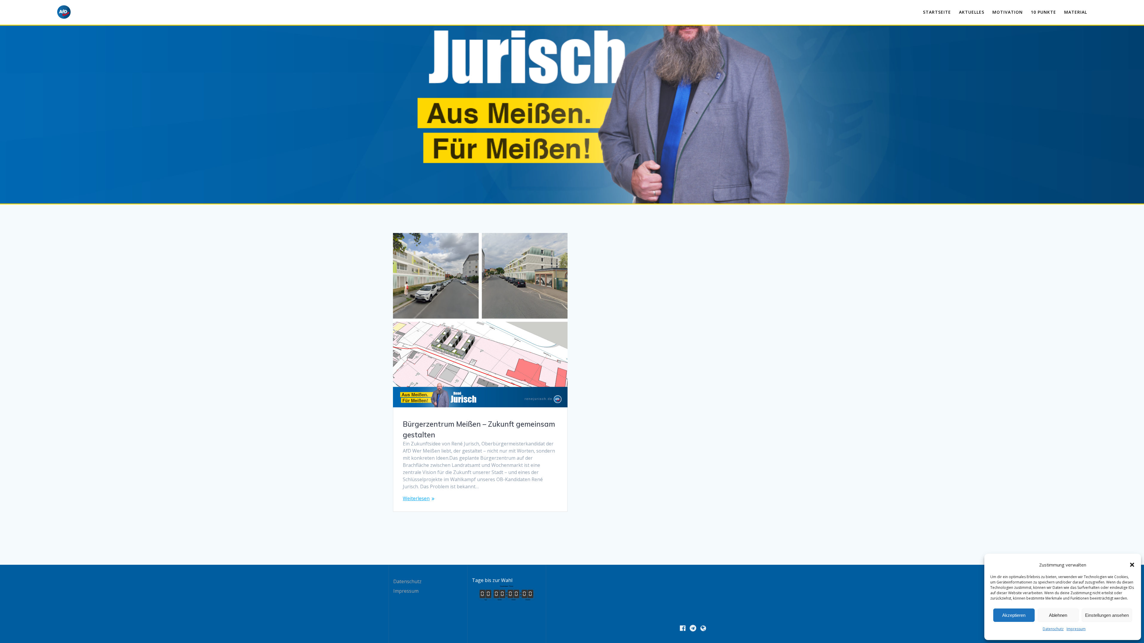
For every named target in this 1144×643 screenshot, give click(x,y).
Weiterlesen (416, 498)
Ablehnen (1058, 615)
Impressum (1076, 628)
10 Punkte (1043, 12)
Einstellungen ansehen (1107, 615)
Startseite (937, 12)
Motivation (1007, 12)
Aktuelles (971, 12)
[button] (1132, 565)
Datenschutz (1053, 628)
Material (1075, 12)
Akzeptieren (1013, 615)
